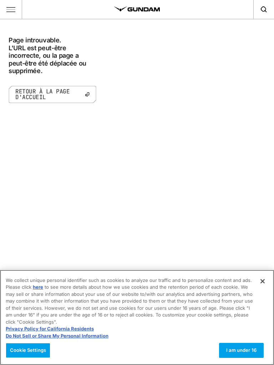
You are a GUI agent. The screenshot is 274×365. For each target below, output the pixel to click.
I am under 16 (241, 350)
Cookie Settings (28, 350)
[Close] (262, 281)
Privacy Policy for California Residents (50, 328)
